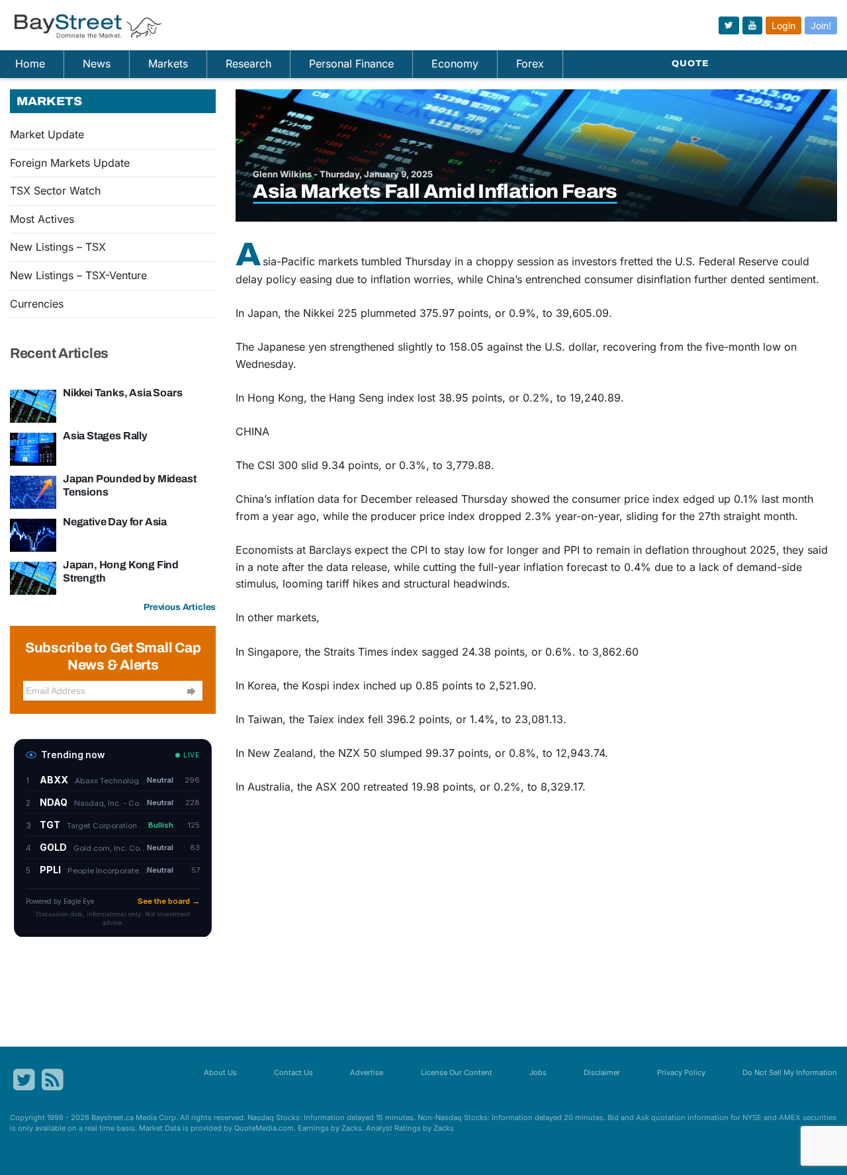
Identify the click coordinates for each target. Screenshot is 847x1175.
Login (783, 25)
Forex (530, 63)
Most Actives (42, 219)
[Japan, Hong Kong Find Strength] (33, 577)
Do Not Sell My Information (789, 1072)
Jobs (538, 1072)
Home (30, 63)
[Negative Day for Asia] (33, 534)
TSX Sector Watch (55, 190)
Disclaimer (602, 1072)
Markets (168, 63)
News (97, 63)
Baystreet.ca (112, 1117)
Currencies (37, 303)
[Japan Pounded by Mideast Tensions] (33, 491)
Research (248, 63)
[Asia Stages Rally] (33, 448)
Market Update (47, 134)
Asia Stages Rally (105, 435)
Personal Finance (351, 63)
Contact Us (293, 1072)
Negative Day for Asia (115, 521)
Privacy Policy (681, 1072)
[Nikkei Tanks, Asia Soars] (33, 405)
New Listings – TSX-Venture (78, 275)
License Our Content (456, 1072)
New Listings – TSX (58, 246)
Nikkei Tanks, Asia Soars (122, 392)
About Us (220, 1072)
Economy (454, 63)
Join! (821, 25)
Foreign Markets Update (70, 162)
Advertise (366, 1072)
